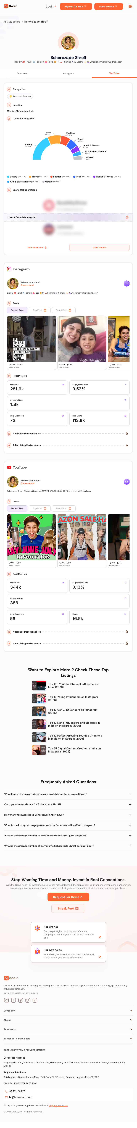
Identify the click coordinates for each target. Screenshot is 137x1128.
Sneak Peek (66, 908)
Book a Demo (106, 6)
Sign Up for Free (74, 6)
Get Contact (99, 247)
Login (49, 6)
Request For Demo (66, 897)
